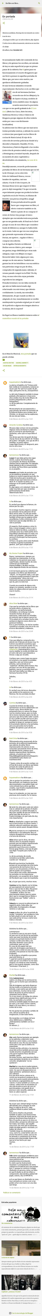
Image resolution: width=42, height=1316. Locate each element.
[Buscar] (39, 3)
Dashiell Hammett (22, 362)
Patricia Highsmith (20, 365)
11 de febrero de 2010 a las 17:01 (21, 1095)
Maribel (12, 975)
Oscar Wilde (7, 365)
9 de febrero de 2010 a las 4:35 (20, 681)
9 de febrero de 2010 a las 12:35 (21, 772)
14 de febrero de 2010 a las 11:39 (21, 1188)
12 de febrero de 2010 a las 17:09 (21, 1147)
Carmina (12, 703)
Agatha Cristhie (8, 362)
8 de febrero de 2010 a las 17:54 (21, 495)
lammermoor (14, 455)
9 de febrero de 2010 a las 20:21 (21, 923)
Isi (10, 501)
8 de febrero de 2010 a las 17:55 (21, 547)
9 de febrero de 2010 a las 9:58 (20, 732)
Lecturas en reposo (8, 1257)
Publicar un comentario (11, 1192)
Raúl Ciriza (13, 738)
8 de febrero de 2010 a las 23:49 (21, 631)
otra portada (26, 354)
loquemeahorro (15, 382)
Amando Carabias (16, 425)
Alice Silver (13, 603)
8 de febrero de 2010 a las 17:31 (21, 449)
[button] (3, 23)
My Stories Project (16, 553)
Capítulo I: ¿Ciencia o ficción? (11, 1292)
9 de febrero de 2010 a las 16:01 (21, 798)
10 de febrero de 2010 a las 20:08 (21, 969)
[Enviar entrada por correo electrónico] (3, 360)
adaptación (13, 649)
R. (10, 637)
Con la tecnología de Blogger (22, 1313)
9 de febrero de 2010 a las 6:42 (20, 697)
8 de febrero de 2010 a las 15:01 (21, 419)
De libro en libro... (12, 3)
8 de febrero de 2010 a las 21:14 (21, 597)
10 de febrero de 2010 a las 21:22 (21, 1028)
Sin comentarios (7, 1223)
